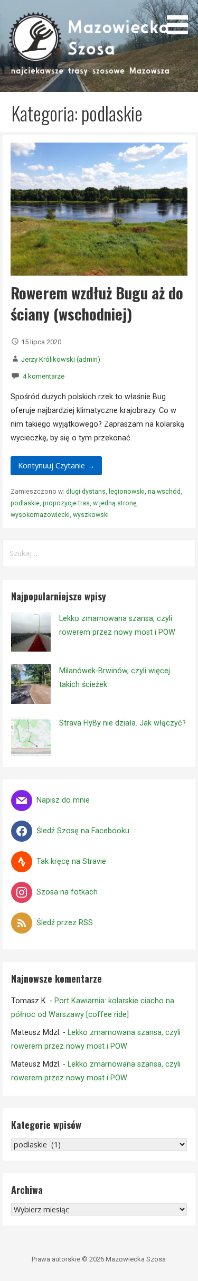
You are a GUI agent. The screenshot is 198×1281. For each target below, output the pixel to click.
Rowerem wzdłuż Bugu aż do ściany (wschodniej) (97, 303)
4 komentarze (43, 376)
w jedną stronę (114, 503)
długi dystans (86, 491)
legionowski (127, 491)
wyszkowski (91, 515)
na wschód (164, 491)
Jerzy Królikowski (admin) (60, 359)
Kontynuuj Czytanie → (56, 465)
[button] (181, 19)
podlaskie (25, 503)
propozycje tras (66, 503)
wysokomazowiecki (40, 515)
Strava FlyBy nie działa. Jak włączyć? (122, 723)
